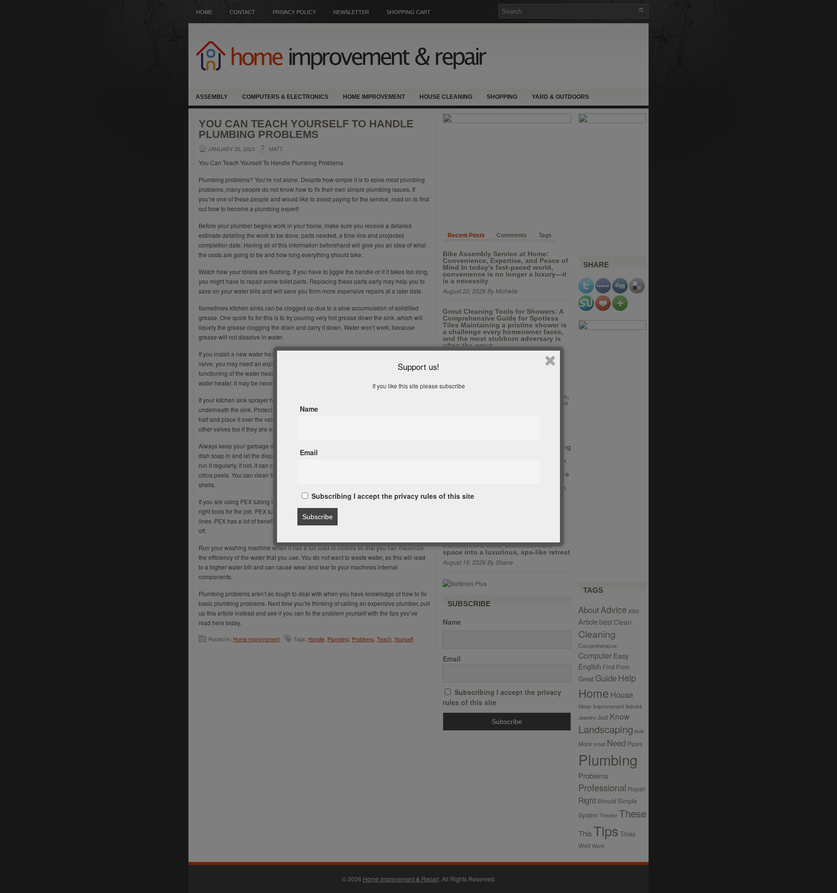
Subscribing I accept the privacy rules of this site (392, 496)
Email (309, 452)
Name (309, 409)
